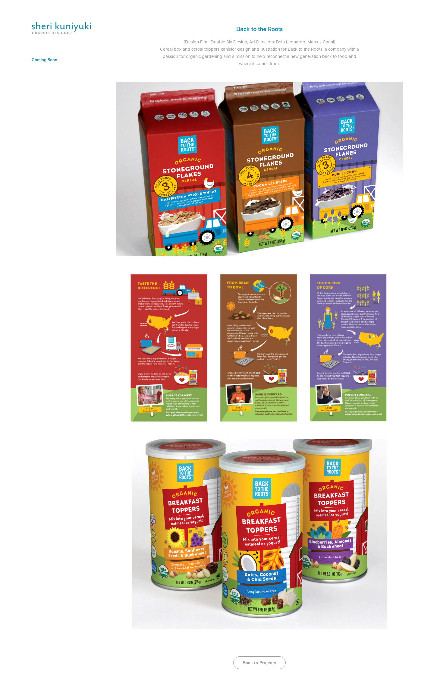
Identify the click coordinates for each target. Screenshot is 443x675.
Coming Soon (44, 60)
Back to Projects (259, 662)
